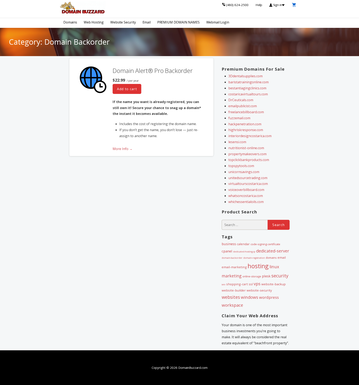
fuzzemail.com (239, 118)
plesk (266, 276)
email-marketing (234, 267)
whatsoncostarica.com (245, 195)
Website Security (123, 22)
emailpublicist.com (242, 106)
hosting (258, 266)
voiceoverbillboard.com (246, 189)
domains (271, 258)
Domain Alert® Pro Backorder (152, 70)
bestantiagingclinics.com (247, 88)
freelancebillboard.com (246, 112)
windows (249, 297)
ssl (251, 284)
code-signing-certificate (265, 244)
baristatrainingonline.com (248, 82)
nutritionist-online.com (246, 148)
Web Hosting (94, 22)
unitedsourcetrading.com (247, 178)
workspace (232, 305)
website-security (259, 290)
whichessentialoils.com (246, 201)
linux (274, 266)
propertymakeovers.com (247, 154)
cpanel (227, 251)
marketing (232, 276)
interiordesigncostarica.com (250, 136)
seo (223, 284)
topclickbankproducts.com (248, 159)
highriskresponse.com (245, 130)
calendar (243, 244)
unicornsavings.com (243, 172)
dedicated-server (272, 251)
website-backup (273, 284)
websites (231, 297)
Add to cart (127, 89)
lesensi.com (237, 142)
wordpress (269, 297)
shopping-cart (237, 284)
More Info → (123, 148)
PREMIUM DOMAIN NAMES (178, 22)
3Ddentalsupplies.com (245, 76)
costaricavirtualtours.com (248, 94)
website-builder (234, 290)
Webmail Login (217, 22)
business (229, 243)
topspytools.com (241, 166)
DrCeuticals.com (240, 100)
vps (257, 284)
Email (147, 22)
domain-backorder (232, 257)
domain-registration (254, 257)
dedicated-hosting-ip (244, 251)
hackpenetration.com (244, 124)
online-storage (251, 276)
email (282, 257)
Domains (70, 22)
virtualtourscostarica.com (248, 183)
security (279, 275)
